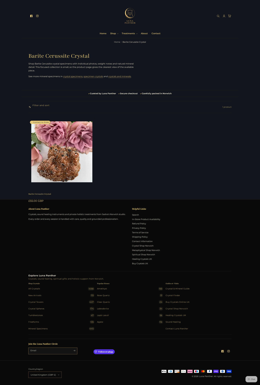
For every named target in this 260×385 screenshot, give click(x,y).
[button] (114, 33)
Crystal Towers (61, 302)
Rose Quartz (129, 295)
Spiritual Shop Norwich (143, 254)
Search (135, 215)
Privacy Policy (139, 228)
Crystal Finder (173, 295)
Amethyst (129, 288)
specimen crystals (93, 76)
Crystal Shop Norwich (143, 245)
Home (117, 42)
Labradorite (129, 308)
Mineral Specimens (61, 328)
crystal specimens (73, 76)
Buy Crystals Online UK (177, 302)
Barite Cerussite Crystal (39, 194)
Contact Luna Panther (177, 328)
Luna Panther (206, 376)
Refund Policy (139, 223)
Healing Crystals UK (142, 259)
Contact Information (142, 241)
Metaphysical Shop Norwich (146, 250)
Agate (129, 322)
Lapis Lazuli (129, 315)
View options (62, 182)
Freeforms (61, 322)
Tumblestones (61, 315)
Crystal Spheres (61, 308)
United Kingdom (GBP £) (43, 375)
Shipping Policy (140, 237)
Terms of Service (140, 232)
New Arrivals (61, 295)
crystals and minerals (119, 76)
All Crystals (61, 288)
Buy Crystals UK (140, 263)
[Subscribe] (74, 351)
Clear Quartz (129, 302)
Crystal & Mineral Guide (177, 288)
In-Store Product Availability (146, 219)
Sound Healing (173, 322)
